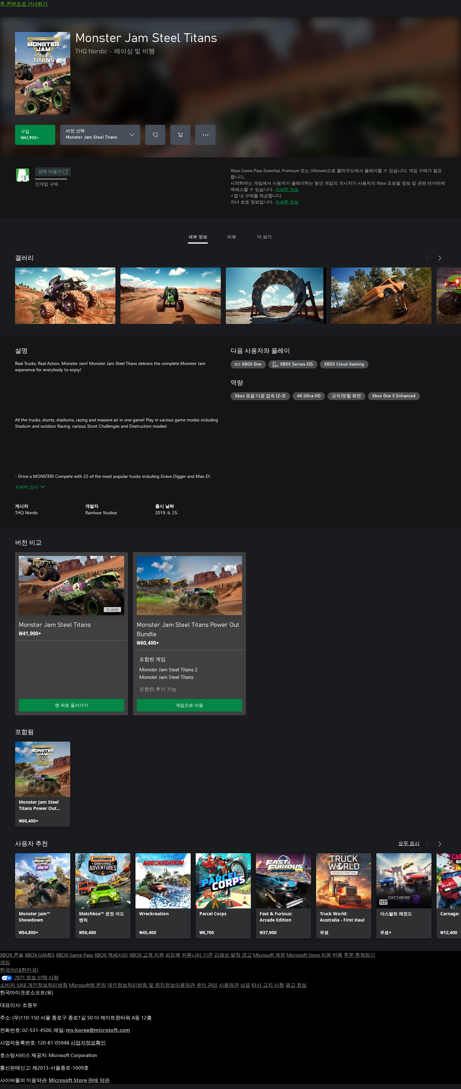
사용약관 (229, 984)
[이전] (427, 258)
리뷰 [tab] (231, 237)
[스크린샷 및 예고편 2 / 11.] (170, 295)
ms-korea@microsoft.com (98, 1030)
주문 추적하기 (359, 954)
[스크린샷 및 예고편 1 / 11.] (65, 295)
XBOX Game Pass (74, 954)
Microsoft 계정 (269, 954)
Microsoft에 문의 (87, 984)
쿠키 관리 (207, 984)
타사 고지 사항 (268, 984)
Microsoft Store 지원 (308, 954)
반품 (337, 954)
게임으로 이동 (189, 705)
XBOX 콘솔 (12, 954)
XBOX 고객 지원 (146, 954)
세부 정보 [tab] (197, 237)
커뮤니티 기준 (197, 954)
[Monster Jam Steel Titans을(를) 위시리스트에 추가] (155, 135)
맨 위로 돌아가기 (71, 705)
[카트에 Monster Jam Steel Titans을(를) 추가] (180, 135)
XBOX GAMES (40, 954)
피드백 (172, 954)
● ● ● (206, 134)
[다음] (439, 258)
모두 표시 (409, 843)
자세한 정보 (287, 189)
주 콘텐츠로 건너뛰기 (24, 3)
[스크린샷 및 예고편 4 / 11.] (381, 295)
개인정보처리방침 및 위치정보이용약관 (151, 984)
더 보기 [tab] (264, 237)
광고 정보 (296, 984)
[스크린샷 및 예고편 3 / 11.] (276, 295)
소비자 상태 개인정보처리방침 (34, 984)
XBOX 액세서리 (111, 954)
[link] (42, 784)
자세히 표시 (26, 487)
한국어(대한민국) (19, 969)
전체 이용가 (49, 172)
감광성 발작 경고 (233, 954)
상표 (245, 984)
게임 (5, 962)
